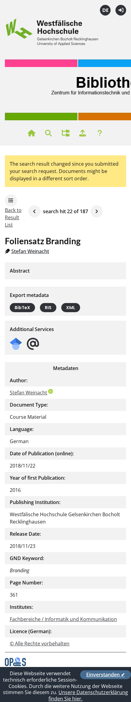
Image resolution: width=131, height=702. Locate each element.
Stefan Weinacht (30, 251)
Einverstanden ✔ (105, 674)
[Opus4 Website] (15, 664)
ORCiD (50, 391)
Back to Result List (13, 217)
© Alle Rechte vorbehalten (39, 643)
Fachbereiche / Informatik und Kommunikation (63, 619)
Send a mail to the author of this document (33, 344)
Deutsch (105, 10)
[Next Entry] (96, 211)
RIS (48, 308)
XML (70, 308)
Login (120, 10)
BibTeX (22, 308)
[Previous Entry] (34, 211)
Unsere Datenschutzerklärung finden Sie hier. (88, 695)
